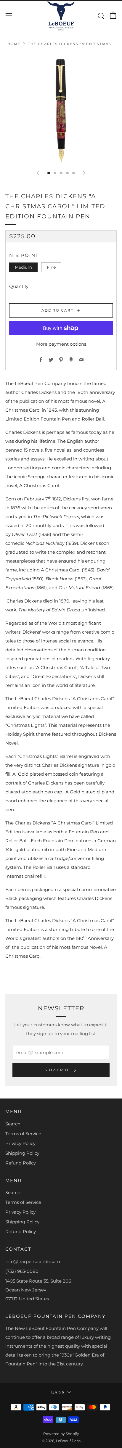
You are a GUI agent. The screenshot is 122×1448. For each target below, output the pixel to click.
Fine (51, 267)
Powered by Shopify (61, 1433)
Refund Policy (20, 1163)
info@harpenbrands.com (32, 1261)
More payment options (61, 344)
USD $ (57, 1392)
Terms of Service (23, 1133)
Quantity (18, 286)
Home (13, 44)
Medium (23, 267)
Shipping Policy (22, 1153)
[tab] (48, 173)
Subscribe (58, 1070)
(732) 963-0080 (21, 1271)
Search (12, 1124)
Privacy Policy (20, 1143)
